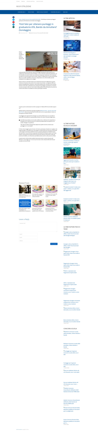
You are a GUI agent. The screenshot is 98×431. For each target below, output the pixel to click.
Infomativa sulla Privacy (31, 1)
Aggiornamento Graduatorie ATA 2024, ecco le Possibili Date (25, 196)
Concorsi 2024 (21, 12)
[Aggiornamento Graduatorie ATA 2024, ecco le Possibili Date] (25, 189)
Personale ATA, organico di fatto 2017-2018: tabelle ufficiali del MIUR (38, 195)
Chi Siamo (18, 1)
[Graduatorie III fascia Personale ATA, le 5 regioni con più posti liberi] (52, 203)
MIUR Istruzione (23, 6)
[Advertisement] (38, 43)
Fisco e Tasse (31, 12)
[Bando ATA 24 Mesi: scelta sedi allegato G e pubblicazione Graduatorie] (25, 203)
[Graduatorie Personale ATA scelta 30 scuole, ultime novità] (52, 189)
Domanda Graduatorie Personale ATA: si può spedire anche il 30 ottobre (38, 210)
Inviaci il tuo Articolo (39, 1)
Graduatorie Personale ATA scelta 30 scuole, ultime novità (51, 195)
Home (20, 19)
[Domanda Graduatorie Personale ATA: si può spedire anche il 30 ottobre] (38, 203)
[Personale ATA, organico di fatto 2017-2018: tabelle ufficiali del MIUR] (38, 189)
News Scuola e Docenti (42, 12)
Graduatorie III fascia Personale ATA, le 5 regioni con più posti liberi (51, 210)
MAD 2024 (65, 12)
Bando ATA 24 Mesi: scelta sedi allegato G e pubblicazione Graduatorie (24, 210)
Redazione (23, 1)
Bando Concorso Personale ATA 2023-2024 (31, 19)
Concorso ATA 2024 (55, 12)
